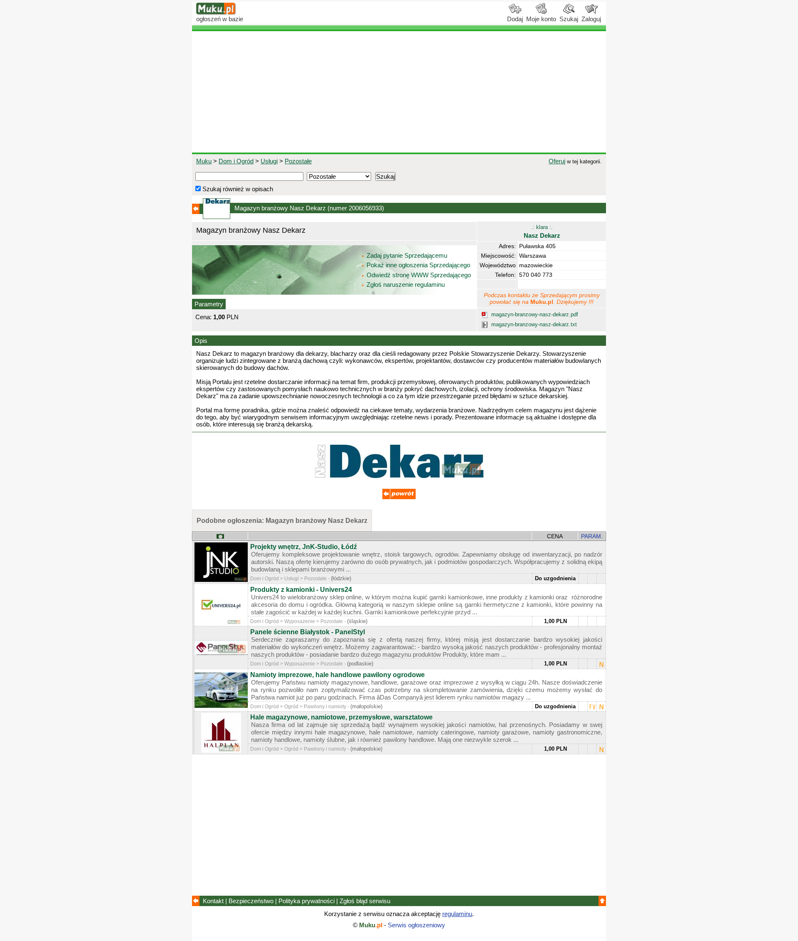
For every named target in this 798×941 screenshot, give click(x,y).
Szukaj (568, 18)
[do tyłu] (399, 496)
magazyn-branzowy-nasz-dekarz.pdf (534, 314)
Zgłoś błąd (365, 900)
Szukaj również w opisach (237, 188)
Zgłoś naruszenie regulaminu (405, 284)
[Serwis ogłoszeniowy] (216, 12)
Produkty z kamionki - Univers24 (301, 589)
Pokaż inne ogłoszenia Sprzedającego (418, 265)
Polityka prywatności (306, 900)
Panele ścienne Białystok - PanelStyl (307, 632)
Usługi (269, 161)
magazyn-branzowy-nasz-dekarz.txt (534, 324)
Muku (204, 161)
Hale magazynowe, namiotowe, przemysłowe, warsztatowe (341, 717)
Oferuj (557, 161)
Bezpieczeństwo (251, 900)
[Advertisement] (399, 92)
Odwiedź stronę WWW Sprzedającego (419, 274)
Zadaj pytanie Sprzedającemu (407, 255)
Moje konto (541, 18)
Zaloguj (591, 18)
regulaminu (457, 913)
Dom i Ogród (236, 161)
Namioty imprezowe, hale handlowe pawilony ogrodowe (337, 674)
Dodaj (515, 18)
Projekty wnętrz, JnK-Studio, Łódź (303, 546)
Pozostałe (298, 161)
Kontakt (213, 900)
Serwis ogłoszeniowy (416, 925)
